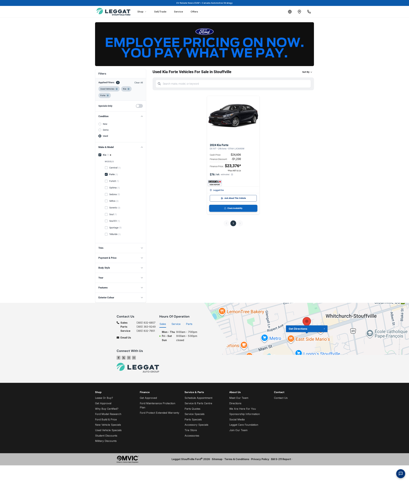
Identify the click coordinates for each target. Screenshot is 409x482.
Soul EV (114, 221)
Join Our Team (238, 430)
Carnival (115, 167)
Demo (106, 130)
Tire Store (191, 430)
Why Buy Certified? (106, 408)
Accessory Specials (196, 424)
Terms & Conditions (236, 459)
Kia (106, 155)
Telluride (115, 234)
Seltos (114, 201)
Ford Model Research (108, 414)
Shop (140, 11)
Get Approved (148, 397)
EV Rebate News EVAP (204, 3)
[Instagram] (129, 358)
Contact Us (281, 397)
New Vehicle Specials (108, 424)
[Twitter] (124, 358)
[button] (120, 116)
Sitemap (217, 459)
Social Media (237, 419)
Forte (113, 174)
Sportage (115, 227)
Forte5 (114, 181)
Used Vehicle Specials (108, 430)
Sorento (114, 207)
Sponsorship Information (244, 414)
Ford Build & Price (106, 419)
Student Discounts (106, 435)
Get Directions (298, 328)
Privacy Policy (260, 459)
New (105, 124)
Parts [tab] (189, 324)
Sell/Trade (160, 11)
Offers (194, 11)
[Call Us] (309, 11)
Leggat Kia (218, 190)
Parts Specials (193, 419)
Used (105, 136)
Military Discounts (106, 440)
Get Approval (103, 403)
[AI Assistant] (400, 473)
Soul (113, 214)
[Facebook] (118, 358)
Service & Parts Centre (198, 403)
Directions (235, 403)
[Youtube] (134, 358)
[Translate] (289, 11)
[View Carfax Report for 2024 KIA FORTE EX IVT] (215, 183)
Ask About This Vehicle (235, 198)
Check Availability (234, 208)
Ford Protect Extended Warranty (159, 412)
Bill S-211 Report (281, 459)
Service (178, 11)
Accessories (192, 435)
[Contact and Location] (299, 11)
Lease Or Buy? (104, 397)
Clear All (138, 82)
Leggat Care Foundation (243, 424)
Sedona (114, 194)
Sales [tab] (162, 324)
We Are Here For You (242, 408)
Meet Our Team (238, 397)
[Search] (159, 84)
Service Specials (194, 414)
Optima (114, 187)
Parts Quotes (192, 408)
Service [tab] (176, 324)
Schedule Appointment (198, 397)
